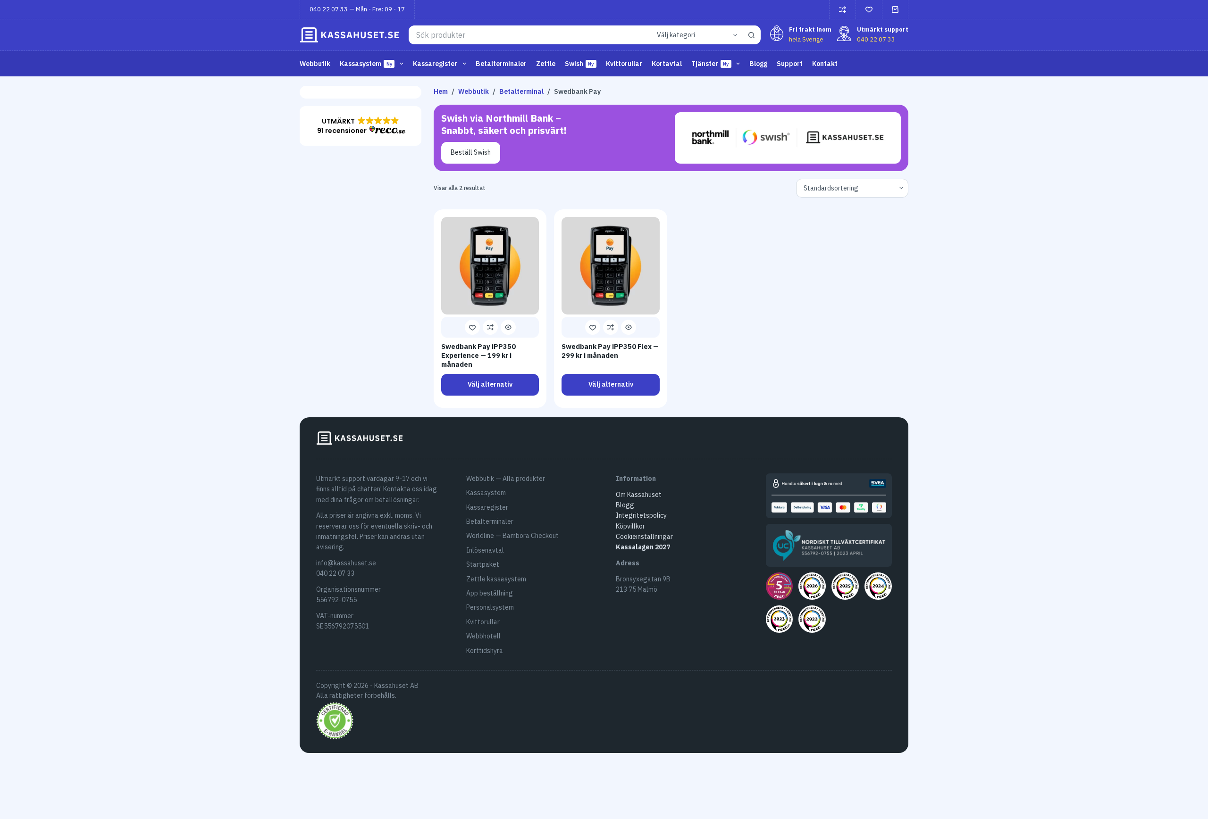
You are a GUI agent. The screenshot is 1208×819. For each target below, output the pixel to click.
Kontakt (825, 63)
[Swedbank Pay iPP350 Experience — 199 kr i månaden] (490, 266)
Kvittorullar (624, 63)
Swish (579, 63)
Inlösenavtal (485, 550)
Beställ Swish (471, 152)
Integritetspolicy (641, 515)
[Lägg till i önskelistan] (472, 327)
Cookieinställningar (644, 536)
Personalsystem (490, 607)
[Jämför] (842, 9)
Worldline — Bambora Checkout (512, 535)
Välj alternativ (490, 384)
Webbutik (315, 63)
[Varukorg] (895, 9)
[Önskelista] (868, 9)
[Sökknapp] (751, 34)
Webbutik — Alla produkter (505, 478)
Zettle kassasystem (496, 579)
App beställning (489, 593)
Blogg (758, 63)
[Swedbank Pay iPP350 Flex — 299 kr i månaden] (611, 266)
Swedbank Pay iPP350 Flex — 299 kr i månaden (610, 351)
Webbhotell (483, 636)
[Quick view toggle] (508, 327)
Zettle (545, 63)
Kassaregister (487, 507)
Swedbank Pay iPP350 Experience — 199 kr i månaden (478, 355)
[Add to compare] (490, 327)
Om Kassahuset (639, 494)
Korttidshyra (484, 650)
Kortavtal (667, 63)
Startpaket (482, 564)
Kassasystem (486, 492)
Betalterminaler (501, 63)
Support (790, 63)
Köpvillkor (630, 526)
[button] (360, 126)
